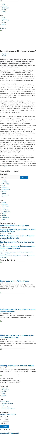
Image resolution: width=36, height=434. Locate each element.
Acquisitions (5, 6)
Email (1, 423)
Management (5, 8)
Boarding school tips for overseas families (17, 242)
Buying (3, 185)
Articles (4, 180)
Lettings (4, 191)
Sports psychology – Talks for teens (14, 226)
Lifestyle (4, 9)
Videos (3, 197)
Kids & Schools (6, 189)
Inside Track (5, 187)
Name (2, 419)
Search (4, 11)
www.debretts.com (5, 167)
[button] (18, 15)
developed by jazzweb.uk (9, 433)
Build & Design (5, 183)
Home (3, 4)
